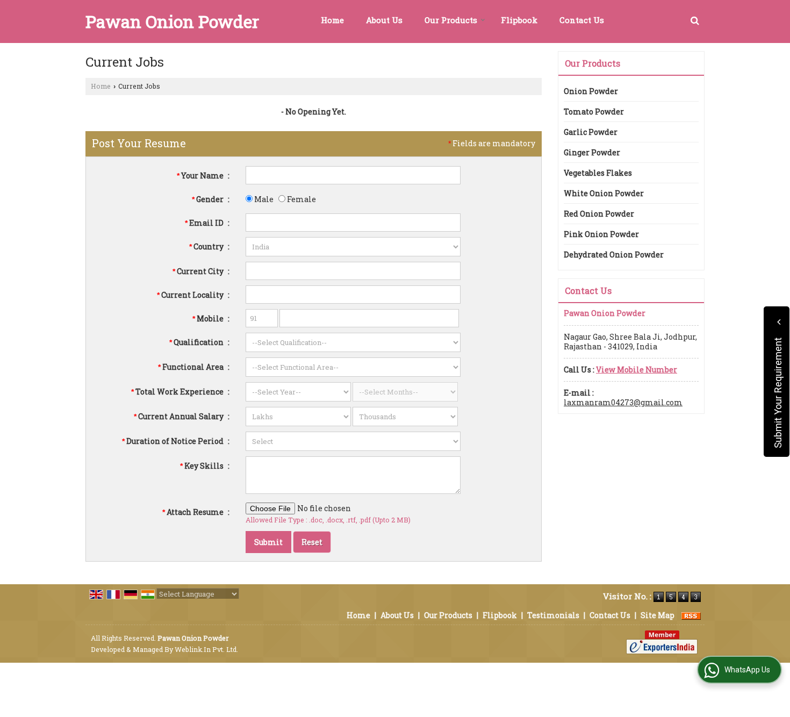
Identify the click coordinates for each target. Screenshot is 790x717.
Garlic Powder (590, 132)
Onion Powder (591, 91)
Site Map (657, 615)
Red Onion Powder (599, 214)
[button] (636, 369)
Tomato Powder (594, 111)
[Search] (695, 20)
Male (263, 199)
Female (300, 199)
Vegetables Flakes (598, 173)
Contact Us (581, 20)
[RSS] (691, 615)
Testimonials (553, 615)
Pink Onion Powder (601, 234)
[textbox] (353, 271)
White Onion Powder (604, 193)
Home (332, 20)
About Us (384, 20)
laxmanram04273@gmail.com (623, 402)
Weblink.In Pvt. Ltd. (206, 649)
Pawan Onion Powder (172, 21)
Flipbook (519, 20)
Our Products (451, 20)
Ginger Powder (592, 152)
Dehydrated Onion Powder (614, 254)
